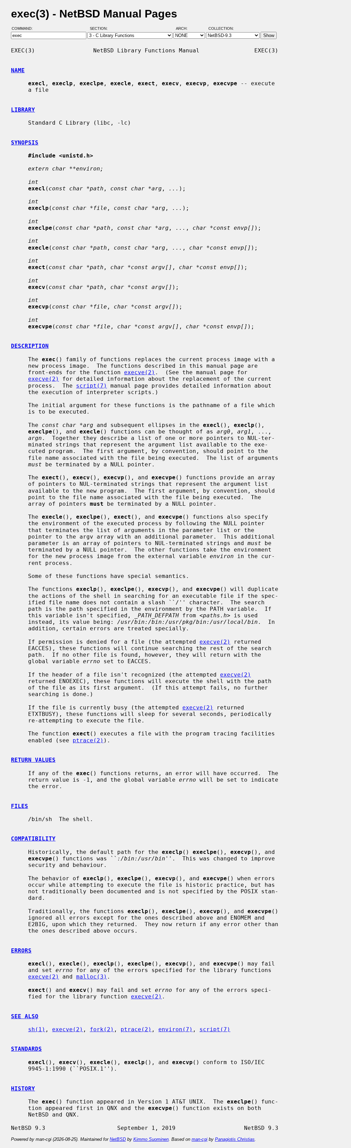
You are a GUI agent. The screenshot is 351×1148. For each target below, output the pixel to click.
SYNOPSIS (24, 142)
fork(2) (102, 1029)
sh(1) (36, 1029)
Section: (100, 28)
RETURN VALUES (33, 760)
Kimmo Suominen (151, 1139)
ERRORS (21, 950)
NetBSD (118, 1139)
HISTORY (23, 1088)
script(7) (91, 385)
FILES (19, 806)
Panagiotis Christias (235, 1139)
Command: (24, 28)
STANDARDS (26, 1049)
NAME (18, 70)
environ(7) (175, 1029)
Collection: (221, 28)
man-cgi (199, 1139)
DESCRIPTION (30, 346)
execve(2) (139, 372)
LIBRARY (23, 109)
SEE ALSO (24, 1016)
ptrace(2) (88, 740)
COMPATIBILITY (33, 838)
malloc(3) (91, 976)
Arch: (185, 28)
